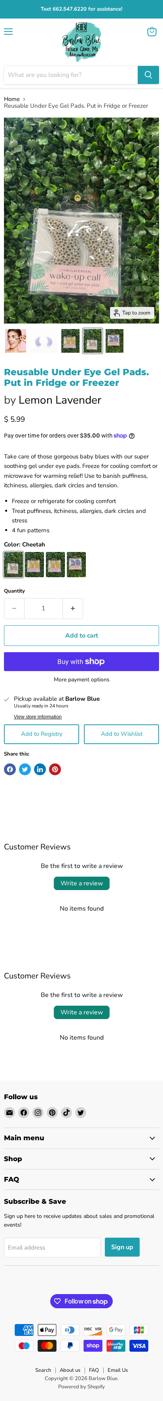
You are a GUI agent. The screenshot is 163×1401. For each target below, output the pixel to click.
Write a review (82, 883)
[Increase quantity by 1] (73, 608)
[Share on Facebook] (10, 769)
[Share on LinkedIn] (40, 769)
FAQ (94, 1370)
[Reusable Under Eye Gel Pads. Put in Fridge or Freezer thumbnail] (15, 341)
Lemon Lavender (60, 400)
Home (12, 99)
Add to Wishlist (121, 734)
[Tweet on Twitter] (25, 769)
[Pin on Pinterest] (55, 769)
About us (70, 1370)
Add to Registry (42, 734)
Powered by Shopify (81, 1386)
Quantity (14, 591)
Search (43, 1370)
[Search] (148, 75)
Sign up (122, 1247)
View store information (38, 717)
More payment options (82, 680)
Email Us (118, 1370)
